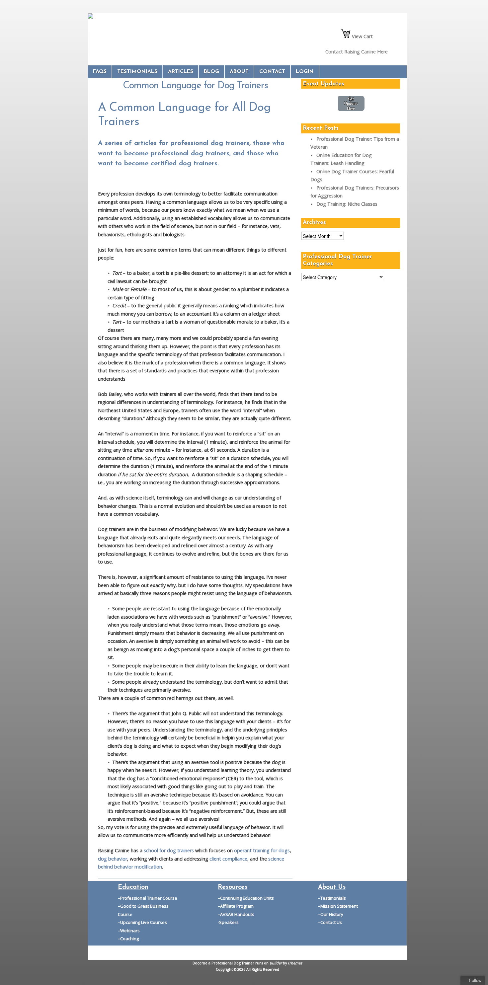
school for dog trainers (169, 850)
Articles (180, 71)
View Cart (362, 36)
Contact (272, 71)
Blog (211, 71)
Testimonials (137, 71)
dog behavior (112, 859)
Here (382, 51)
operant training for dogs (262, 850)
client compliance (228, 859)
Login (305, 71)
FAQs (100, 71)
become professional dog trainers (176, 153)
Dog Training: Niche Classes (346, 204)
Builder (276, 962)
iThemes (295, 962)
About (239, 71)
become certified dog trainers (170, 163)
